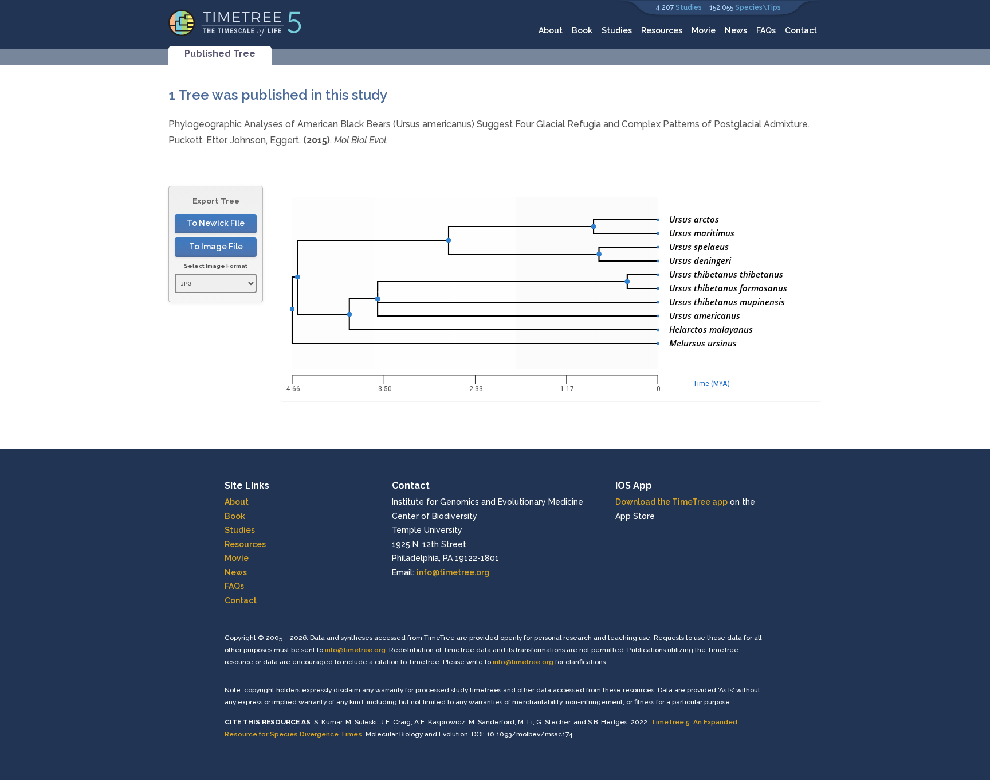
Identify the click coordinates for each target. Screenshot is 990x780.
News (736, 30)
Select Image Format (215, 266)
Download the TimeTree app (671, 501)
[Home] (235, 22)
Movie (704, 30)
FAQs (766, 30)
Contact (801, 30)
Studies (688, 7)
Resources (661, 30)
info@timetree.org (453, 572)
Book (582, 30)
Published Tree (220, 53)
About (551, 30)
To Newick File (216, 223)
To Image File (216, 246)
